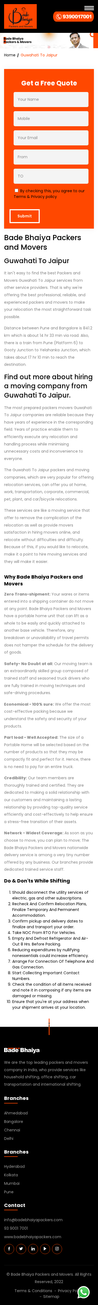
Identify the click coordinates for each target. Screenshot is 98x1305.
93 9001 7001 (16, 1228)
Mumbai (12, 1183)
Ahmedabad (16, 1113)
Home (10, 55)
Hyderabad (14, 1166)
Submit (24, 216)
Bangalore (13, 1121)
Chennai (12, 1130)
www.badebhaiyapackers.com (32, 1237)
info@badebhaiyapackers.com (33, 1220)
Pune (9, 1192)
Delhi (8, 1138)
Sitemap (51, 1296)
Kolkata (11, 1175)
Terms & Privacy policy (35, 196)
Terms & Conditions (33, 1290)
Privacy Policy (71, 1290)
